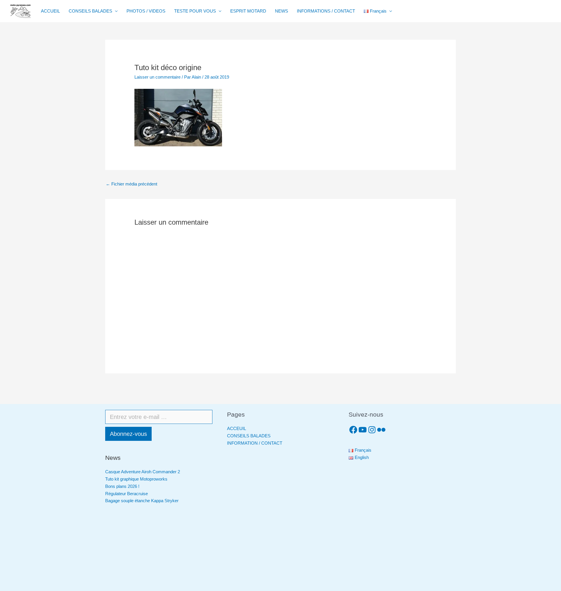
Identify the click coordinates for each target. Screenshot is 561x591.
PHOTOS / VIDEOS (146, 10)
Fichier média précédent (131, 183)
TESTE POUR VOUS (195, 10)
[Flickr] (381, 429)
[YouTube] (362, 429)
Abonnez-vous (128, 434)
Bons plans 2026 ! (122, 486)
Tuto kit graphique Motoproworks (136, 478)
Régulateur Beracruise (126, 493)
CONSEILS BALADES (90, 10)
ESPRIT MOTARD (248, 10)
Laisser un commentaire (157, 76)
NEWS (281, 10)
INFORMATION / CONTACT (254, 443)
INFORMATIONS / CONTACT (326, 10)
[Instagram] (372, 429)
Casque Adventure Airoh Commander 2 (142, 471)
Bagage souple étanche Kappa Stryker (142, 500)
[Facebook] (353, 429)
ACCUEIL (50, 10)
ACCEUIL (236, 428)
